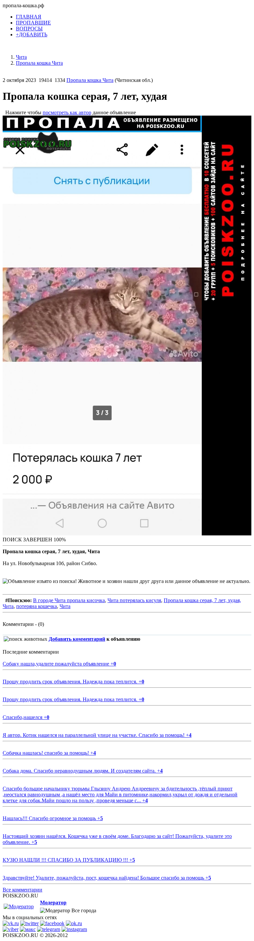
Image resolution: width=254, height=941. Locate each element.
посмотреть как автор (67, 112)
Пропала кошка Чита (89, 80)
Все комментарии (22, 889)
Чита (65, 606)
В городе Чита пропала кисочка (69, 600)
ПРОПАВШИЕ (33, 22)
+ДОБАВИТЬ (31, 34)
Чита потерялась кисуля (134, 600)
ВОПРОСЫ (29, 28)
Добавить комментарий (77, 639)
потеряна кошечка (36, 606)
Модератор (53, 902)
